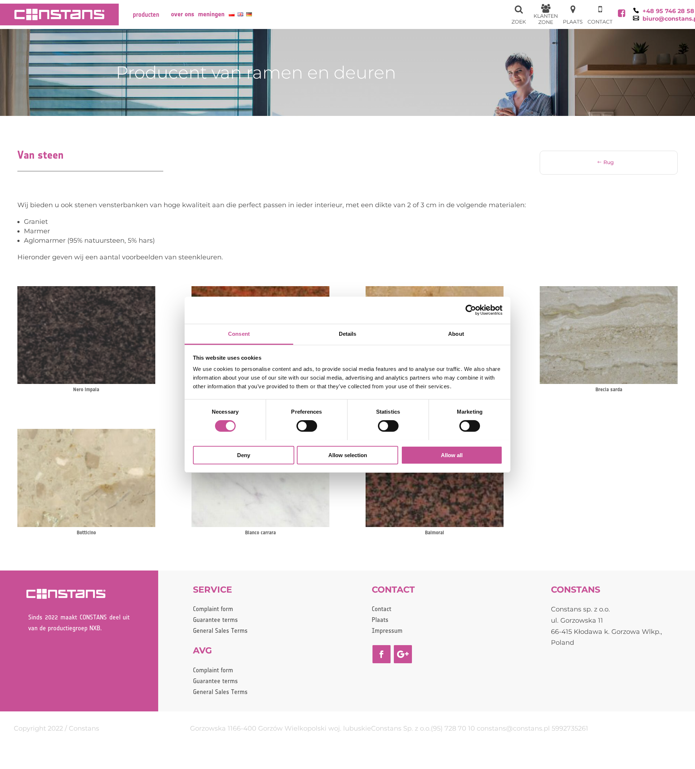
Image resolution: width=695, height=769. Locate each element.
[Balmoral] (435, 525)
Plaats (380, 620)
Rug (608, 162)
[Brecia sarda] (609, 382)
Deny (243, 455)
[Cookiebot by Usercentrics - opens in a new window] (470, 310)
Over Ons (182, 14)
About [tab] (456, 333)
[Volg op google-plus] (403, 654)
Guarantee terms (215, 620)
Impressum (387, 631)
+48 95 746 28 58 (668, 11)
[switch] (306, 426)
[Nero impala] (86, 382)
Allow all (452, 455)
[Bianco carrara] (260, 525)
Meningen (211, 14)
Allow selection (347, 455)
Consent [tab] (239, 333)
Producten (146, 15)
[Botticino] (86, 525)
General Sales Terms (220, 631)
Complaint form (213, 609)
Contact (381, 609)
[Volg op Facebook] (381, 654)
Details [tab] (348, 333)
